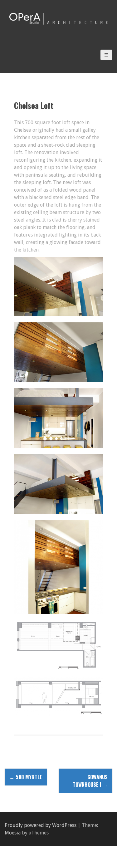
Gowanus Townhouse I (90, 780)
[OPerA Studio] (58, 18)
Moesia (13, 833)
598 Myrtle (25, 777)
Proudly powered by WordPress (40, 825)
